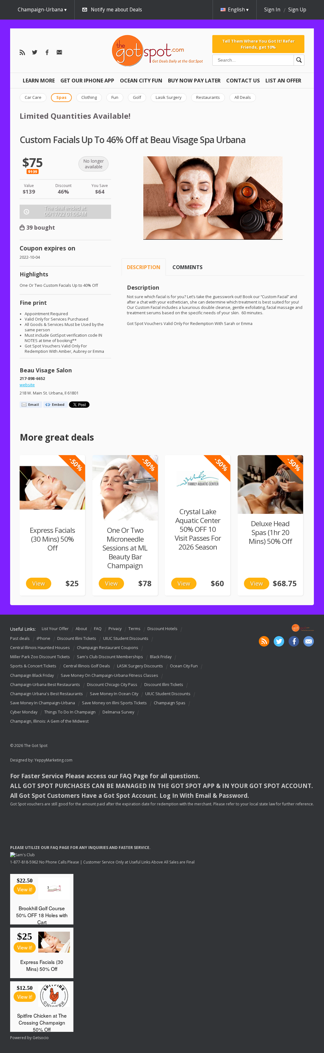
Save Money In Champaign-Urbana (42, 703)
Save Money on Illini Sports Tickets (114, 703)
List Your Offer (55, 629)
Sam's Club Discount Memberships (110, 656)
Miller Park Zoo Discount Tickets (40, 656)
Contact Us (243, 80)
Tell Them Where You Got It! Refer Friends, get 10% (258, 44)
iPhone (43, 638)
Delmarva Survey (118, 712)
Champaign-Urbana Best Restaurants (45, 684)
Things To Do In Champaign (70, 712)
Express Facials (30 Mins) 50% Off (52, 539)
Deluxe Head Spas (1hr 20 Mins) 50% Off (270, 532)
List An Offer (283, 80)
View (38, 583)
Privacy (115, 629)
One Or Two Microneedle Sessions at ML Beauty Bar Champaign (125, 547)
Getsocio (41, 1037)
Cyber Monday (23, 712)
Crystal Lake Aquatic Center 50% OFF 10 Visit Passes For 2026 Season (198, 529)
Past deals (20, 638)
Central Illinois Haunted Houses (40, 647)
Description (143, 267)
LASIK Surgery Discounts (140, 666)
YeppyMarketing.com (53, 760)
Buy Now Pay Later (194, 80)
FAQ (98, 629)
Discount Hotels (162, 629)
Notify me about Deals (116, 9)
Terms (134, 629)
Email (33, 404)
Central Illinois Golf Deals (86, 666)
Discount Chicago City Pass (112, 684)
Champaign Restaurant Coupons (107, 647)
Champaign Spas (169, 703)
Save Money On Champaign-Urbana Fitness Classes (109, 675)
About (81, 629)
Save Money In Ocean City (114, 693)
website (27, 385)
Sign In (272, 9)
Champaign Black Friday (32, 675)
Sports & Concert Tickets (33, 666)
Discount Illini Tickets (76, 638)
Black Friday (160, 656)
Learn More (39, 80)
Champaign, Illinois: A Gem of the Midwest (49, 721)
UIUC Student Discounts (125, 638)
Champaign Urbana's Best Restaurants (46, 693)
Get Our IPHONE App (87, 80)
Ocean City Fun (141, 80)
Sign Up (297, 9)
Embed (58, 404)
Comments (187, 267)
